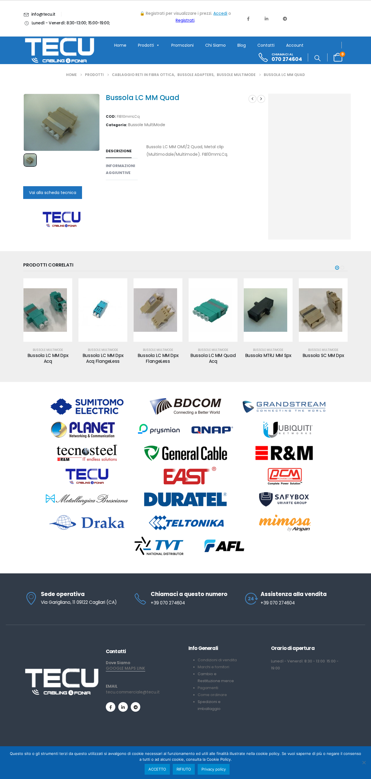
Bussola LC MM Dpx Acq (48, 358)
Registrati (185, 20)
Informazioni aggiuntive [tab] (120, 169)
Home (120, 45)
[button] (317, 58)
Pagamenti (208, 687)
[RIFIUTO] (364, 762)
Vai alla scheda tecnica (52, 192)
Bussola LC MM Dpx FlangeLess (158, 358)
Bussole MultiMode (146, 125)
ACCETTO (157, 769)
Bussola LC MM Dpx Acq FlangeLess (103, 358)
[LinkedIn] (266, 18)
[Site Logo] (59, 50)
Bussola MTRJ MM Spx (268, 355)
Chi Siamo (215, 45)
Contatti (265, 45)
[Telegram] (284, 18)
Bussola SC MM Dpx (323, 355)
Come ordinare (212, 694)
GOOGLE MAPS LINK (125, 668)
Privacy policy (213, 769)
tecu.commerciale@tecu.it (133, 692)
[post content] (47, 310)
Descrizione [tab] (119, 151)
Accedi (220, 13)
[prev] (252, 99)
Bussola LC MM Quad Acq (213, 358)
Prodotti (146, 45)
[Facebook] (248, 18)
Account (294, 45)
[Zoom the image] (61, 670)
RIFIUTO (184, 769)
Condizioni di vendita (217, 659)
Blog (241, 45)
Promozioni (182, 45)
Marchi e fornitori (213, 666)
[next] (261, 99)
